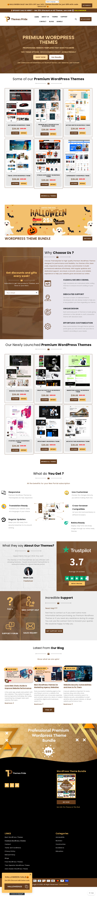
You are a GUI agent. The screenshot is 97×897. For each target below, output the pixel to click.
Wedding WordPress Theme (19, 391)
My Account (86, 19)
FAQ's (10, 609)
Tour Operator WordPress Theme (17, 865)
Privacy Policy (10, 851)
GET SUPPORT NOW (54, 631)
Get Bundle (56, 57)
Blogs (7, 858)
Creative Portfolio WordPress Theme (48, 391)
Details (23, 133)
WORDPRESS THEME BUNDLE (28, 238)
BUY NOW (87, 238)
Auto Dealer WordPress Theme (16, 869)
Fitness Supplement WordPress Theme (48, 175)
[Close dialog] (30, 874)
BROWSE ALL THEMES (48, 196)
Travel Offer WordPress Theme (19, 175)
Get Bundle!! (87, 5)
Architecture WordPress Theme (78, 441)
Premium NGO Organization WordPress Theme (48, 125)
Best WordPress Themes (14, 837)
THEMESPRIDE (63, 884)
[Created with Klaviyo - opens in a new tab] (17, 894)
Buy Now (66, 802)
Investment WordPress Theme (48, 441)
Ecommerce (60, 847)
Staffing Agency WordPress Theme (19, 441)
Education (59, 851)
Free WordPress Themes (14, 862)
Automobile (60, 837)
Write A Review (76, 583)
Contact (8, 844)
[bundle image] (48, 220)
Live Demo (15, 133)
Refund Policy (10, 855)
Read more (8, 703)
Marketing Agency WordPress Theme (78, 391)
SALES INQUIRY (30, 633)
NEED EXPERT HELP (30, 610)
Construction (61, 844)
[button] (76, 19)
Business (59, 840)
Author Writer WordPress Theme (78, 125)
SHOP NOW (40, 57)
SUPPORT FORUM (10, 633)
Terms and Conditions (13, 847)
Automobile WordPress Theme (19, 125)
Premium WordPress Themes (15, 840)
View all (48, 710)
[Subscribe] (36, 292)
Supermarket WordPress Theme (77, 175)
